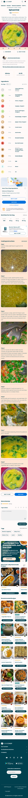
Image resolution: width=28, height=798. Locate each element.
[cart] (25, 1)
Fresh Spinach (18, 94)
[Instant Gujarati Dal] (7, 657)
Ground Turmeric (19, 137)
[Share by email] (25, 48)
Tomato (17, 106)
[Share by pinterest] (9, 48)
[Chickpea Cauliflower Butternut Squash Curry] (21, 611)
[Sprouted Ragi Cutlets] (7, 680)
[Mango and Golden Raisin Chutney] (21, 725)
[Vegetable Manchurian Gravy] (7, 702)
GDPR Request (7, 787)
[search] (22, 1)
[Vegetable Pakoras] (7, 611)
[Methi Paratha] (21, 657)
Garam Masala (18, 156)
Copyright (7, 791)
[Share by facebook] (14, 48)
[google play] (9, 763)
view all (24, 565)
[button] (2, 1)
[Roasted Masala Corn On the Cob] (7, 725)
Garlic (16, 122)
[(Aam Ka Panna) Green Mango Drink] (7, 634)
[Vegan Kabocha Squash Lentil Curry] (21, 634)
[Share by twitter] (20, 48)
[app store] (19, 763)
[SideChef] (6, 744)
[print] (3, 48)
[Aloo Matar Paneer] (10, 581)
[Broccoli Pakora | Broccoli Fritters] (21, 702)
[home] (8, 1)
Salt (16, 161)
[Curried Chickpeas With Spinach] (21, 680)
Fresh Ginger (18, 116)
